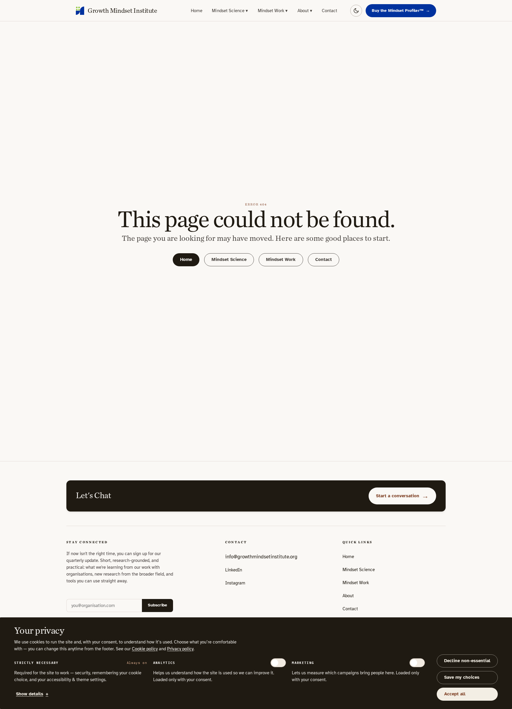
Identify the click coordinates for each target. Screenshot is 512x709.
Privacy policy (180, 648)
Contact (329, 10)
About (304, 10)
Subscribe (157, 605)
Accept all (454, 694)
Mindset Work (273, 10)
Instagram (235, 584)
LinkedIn (233, 571)
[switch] (278, 662)
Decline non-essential (467, 660)
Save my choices (461, 677)
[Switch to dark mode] (356, 11)
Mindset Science (230, 10)
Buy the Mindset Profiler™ (401, 10)
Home (196, 10)
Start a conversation (402, 495)
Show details (32, 694)
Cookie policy (145, 648)
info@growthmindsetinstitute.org (261, 557)
